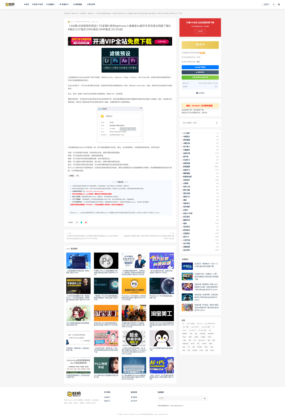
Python (184, 330)
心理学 (184, 340)
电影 (193, 347)
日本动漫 (204, 343)
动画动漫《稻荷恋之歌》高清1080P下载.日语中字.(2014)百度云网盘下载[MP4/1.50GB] (149, 237)
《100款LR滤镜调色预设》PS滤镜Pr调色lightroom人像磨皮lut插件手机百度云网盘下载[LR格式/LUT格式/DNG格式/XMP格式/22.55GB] (119, 212)
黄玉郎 (212, 350)
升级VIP (202, 52)
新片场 (192, 343)
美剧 (212, 347)
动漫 (191, 333)
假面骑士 (185, 333)
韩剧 (207, 350)
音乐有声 (134, 401)
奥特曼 (196, 337)
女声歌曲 (203, 337)
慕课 (190, 340)
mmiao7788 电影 (206, 327)
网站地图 (144, 414)
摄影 (214, 340)
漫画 (184, 347)
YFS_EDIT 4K (192, 330)
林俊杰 (210, 343)
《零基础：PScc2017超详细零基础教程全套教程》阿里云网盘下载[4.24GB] (106, 298)
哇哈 (120, 414)
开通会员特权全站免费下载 (200, 77)
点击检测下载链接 (200, 67)
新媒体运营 (185, 343)
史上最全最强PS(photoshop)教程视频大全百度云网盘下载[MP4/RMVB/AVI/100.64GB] (133, 377)
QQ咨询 (201, 93)
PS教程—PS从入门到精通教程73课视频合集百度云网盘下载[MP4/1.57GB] (106, 272)
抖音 (195, 340)
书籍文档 (90, 13)
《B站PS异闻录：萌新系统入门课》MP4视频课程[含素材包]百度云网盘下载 (106, 350)
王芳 (189, 347)
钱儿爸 (201, 350)
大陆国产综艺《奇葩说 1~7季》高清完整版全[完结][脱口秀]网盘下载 (206, 276)
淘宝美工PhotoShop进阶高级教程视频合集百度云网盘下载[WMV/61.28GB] (162, 325)
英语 (189, 350)
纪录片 (206, 347)
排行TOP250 (201, 340)
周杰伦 (184, 337)
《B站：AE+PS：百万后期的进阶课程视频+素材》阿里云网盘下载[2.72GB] (162, 377)
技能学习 (107, 401)
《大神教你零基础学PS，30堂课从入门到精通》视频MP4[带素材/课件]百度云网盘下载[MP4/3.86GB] (133, 272)
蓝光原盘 (194, 350)
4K (183, 323)
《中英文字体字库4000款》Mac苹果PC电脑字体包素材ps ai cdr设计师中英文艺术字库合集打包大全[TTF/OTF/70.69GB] (92, 237)
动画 (196, 333)
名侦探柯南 (210, 333)
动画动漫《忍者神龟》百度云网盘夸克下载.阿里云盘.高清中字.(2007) (206, 297)
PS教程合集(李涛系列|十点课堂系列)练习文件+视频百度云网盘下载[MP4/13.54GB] (133, 325)
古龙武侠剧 (202, 333)
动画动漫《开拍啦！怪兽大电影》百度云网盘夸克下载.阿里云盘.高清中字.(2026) (206, 307)
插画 (209, 340)
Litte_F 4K (199, 323)
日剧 (198, 343)
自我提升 (83, 13)
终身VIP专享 (86, 21)
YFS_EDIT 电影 (202, 330)
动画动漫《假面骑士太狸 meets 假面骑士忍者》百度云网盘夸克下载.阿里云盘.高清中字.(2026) (206, 287)
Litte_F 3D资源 (190, 323)
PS (77, 176)
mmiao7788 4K (195, 327)
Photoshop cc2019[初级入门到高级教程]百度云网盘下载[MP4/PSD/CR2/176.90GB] (134, 298)
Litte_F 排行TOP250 (210, 323)
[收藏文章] (77, 222)
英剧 (184, 350)
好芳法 (209, 337)
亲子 (210, 330)
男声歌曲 (199, 347)
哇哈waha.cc (75, 13)
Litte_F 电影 (186, 327)
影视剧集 (134, 397)
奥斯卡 (190, 337)
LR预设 (71, 176)
